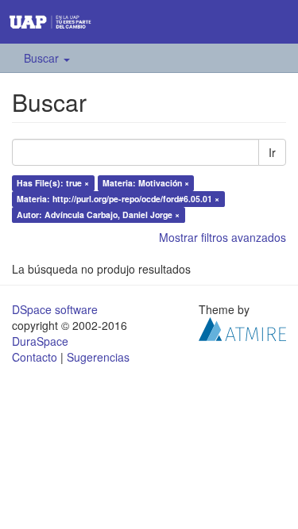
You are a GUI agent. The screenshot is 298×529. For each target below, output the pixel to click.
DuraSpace (40, 341)
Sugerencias (98, 357)
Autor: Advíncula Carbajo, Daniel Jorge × (98, 214)
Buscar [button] (43, 58)
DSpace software (55, 309)
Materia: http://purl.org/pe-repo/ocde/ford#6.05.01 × (118, 199)
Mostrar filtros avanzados (222, 237)
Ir (272, 152)
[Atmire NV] (242, 327)
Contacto (34, 357)
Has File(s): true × (53, 183)
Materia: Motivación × (146, 183)
